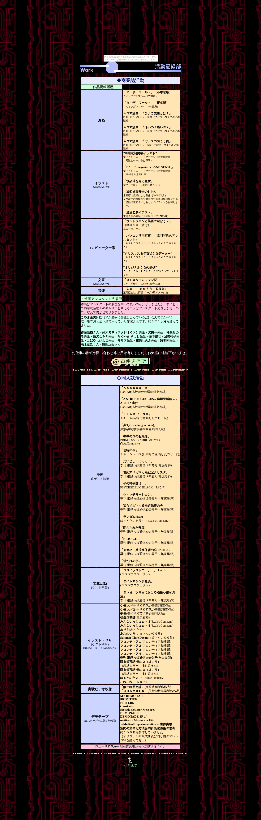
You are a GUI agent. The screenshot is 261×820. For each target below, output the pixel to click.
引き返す (130, 765)
